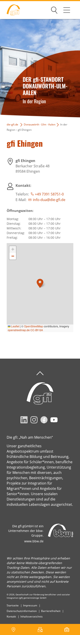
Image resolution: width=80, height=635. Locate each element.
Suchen (54, 9)
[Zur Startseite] (10, 10)
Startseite (13, 605)
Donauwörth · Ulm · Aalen (39, 124)
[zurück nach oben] (40, 373)
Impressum (30, 605)
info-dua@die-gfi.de (49, 199)
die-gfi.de (12, 124)
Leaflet (14, 326)
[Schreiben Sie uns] (40, 629)
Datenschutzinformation (22, 611)
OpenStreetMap (33, 326)
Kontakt (11, 616)
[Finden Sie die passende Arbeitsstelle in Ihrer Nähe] (66, 629)
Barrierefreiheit (50, 611)
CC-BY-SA (36, 330)
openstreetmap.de (19, 330)
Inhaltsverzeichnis (31, 616)
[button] (40, 283)
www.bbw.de (34, 541)
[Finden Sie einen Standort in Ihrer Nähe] (13, 629)
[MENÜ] (66, 10)
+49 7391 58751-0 (49, 194)
